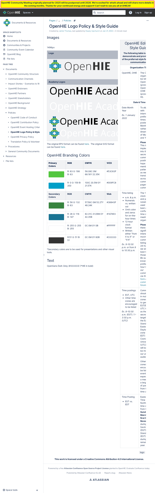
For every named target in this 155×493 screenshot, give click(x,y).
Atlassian (99, 480)
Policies (12, 112)
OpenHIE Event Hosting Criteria (26, 127)
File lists (9, 161)
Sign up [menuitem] (148, 12)
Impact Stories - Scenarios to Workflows (28, 83)
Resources (11, 156)
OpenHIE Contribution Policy (25, 122)
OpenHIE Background (19, 103)
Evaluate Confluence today (138, 468)
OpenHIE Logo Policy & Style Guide (28, 132)
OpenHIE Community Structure (23, 74)
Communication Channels (20, 79)
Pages (52, 20)
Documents (11, 69)
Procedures (14, 146)
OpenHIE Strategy (17, 108)
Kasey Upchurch (93, 31)
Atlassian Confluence (86, 473)
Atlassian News (125, 473)
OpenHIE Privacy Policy (22, 137)
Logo (51, 53)
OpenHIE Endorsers (17, 88)
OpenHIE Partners (17, 93)
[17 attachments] (74, 20)
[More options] (147, 20)
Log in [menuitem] (138, 12)
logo (142, 452)
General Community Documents (23, 151)
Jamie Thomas (65, 31)
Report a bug (109, 473)
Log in (6, 4)
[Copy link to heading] (60, 37)
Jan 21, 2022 (108, 31)
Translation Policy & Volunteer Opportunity (31, 141)
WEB (109, 163)
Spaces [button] (27, 12)
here (86, 144)
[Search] (94, 12)
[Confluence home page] (11, 12)
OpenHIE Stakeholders (19, 98)
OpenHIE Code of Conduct (24, 117)
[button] (130, 12)
